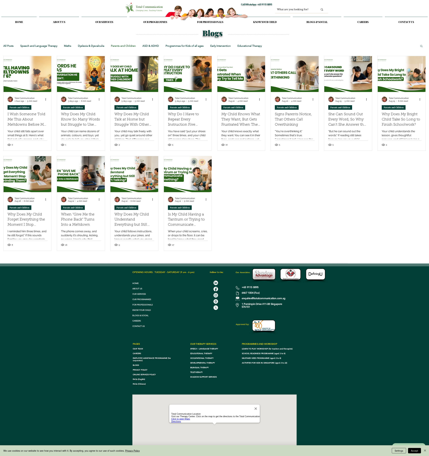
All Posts (8, 45)
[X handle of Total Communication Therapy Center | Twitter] (215, 307)
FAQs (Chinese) (139, 383)
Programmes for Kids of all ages (185, 45)
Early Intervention (220, 45)
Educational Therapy (249, 45)
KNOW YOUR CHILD (141, 310)
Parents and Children (123, 45)
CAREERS (136, 320)
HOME (135, 283)
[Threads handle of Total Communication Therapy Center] (215, 301)
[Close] (425, 450)
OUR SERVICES (139, 294)
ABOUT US (137, 288)
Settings (399, 450)
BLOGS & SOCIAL (140, 315)
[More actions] (47, 99)
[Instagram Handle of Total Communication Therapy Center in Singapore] (215, 295)
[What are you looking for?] (322, 9)
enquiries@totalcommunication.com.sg (263, 298)
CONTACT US (138, 326)
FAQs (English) (139, 379)
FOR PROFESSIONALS (142, 304)
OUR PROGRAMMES (141, 299)
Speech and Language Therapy (38, 45)
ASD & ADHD (150, 45)
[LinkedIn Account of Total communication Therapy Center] (215, 283)
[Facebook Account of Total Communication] (215, 289)
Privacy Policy (132, 450)
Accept (414, 450)
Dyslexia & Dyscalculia (91, 45)
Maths (67, 45)
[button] (104, 20)
